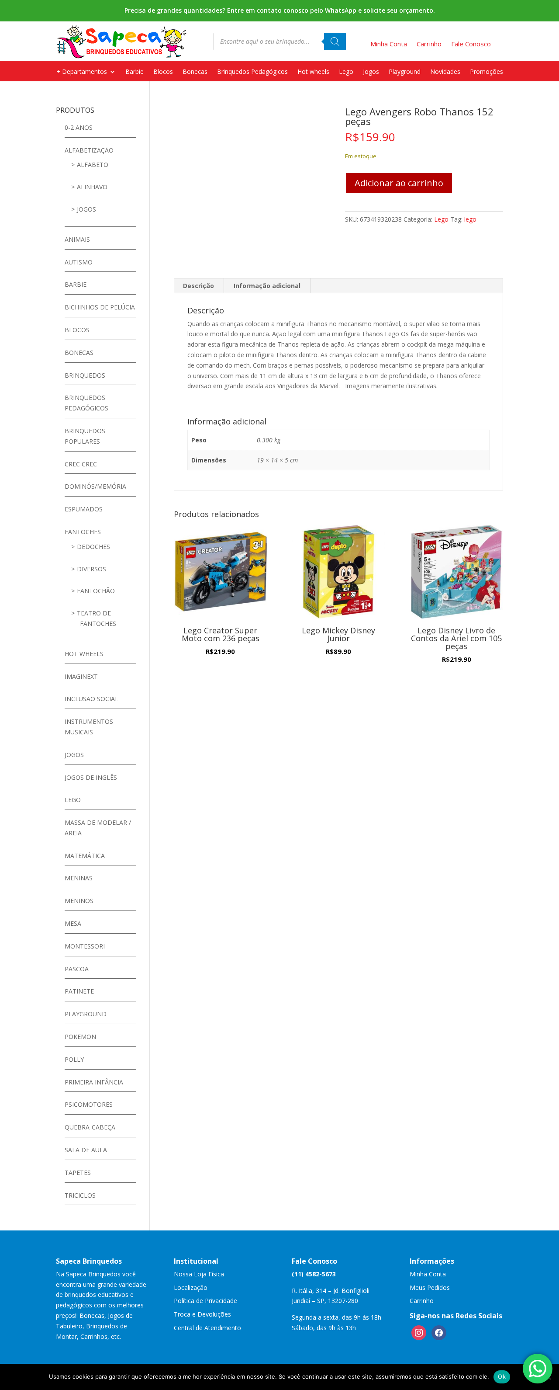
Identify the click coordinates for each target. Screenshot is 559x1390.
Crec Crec (81, 464)
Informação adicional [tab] (267, 285)
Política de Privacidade (205, 1300)
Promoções (486, 72)
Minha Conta (428, 1274)
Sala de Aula (86, 1150)
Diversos (91, 569)
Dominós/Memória (95, 486)
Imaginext (81, 676)
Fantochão (96, 591)
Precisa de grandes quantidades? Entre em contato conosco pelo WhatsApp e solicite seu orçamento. (279, 10)
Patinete (79, 991)
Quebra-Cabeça (90, 1127)
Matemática (85, 855)
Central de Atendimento (207, 1328)
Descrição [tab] (198, 285)
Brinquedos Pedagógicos (252, 72)
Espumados (84, 509)
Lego (346, 72)
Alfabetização (89, 150)
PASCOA (77, 969)
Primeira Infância (94, 1082)
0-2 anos (79, 127)
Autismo (79, 262)
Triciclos (80, 1195)
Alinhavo (92, 187)
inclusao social (91, 699)
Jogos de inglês (91, 777)
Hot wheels (313, 72)
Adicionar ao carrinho (399, 183)
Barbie (134, 72)
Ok (502, 1376)
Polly (74, 1059)
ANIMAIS (77, 239)
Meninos (79, 901)
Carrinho (422, 1300)
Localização (190, 1287)
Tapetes (78, 1172)
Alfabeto (92, 164)
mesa (73, 923)
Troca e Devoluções (202, 1314)
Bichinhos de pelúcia (100, 307)
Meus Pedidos (430, 1287)
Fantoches (83, 532)
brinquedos (85, 375)
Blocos (163, 72)
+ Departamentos (81, 72)
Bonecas (195, 72)
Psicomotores (89, 1104)
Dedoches (93, 546)
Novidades (445, 72)
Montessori (85, 946)
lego (470, 219)
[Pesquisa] (335, 41)
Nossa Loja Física (199, 1274)
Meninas (79, 878)
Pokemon (80, 1036)
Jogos (371, 72)
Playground (405, 72)
